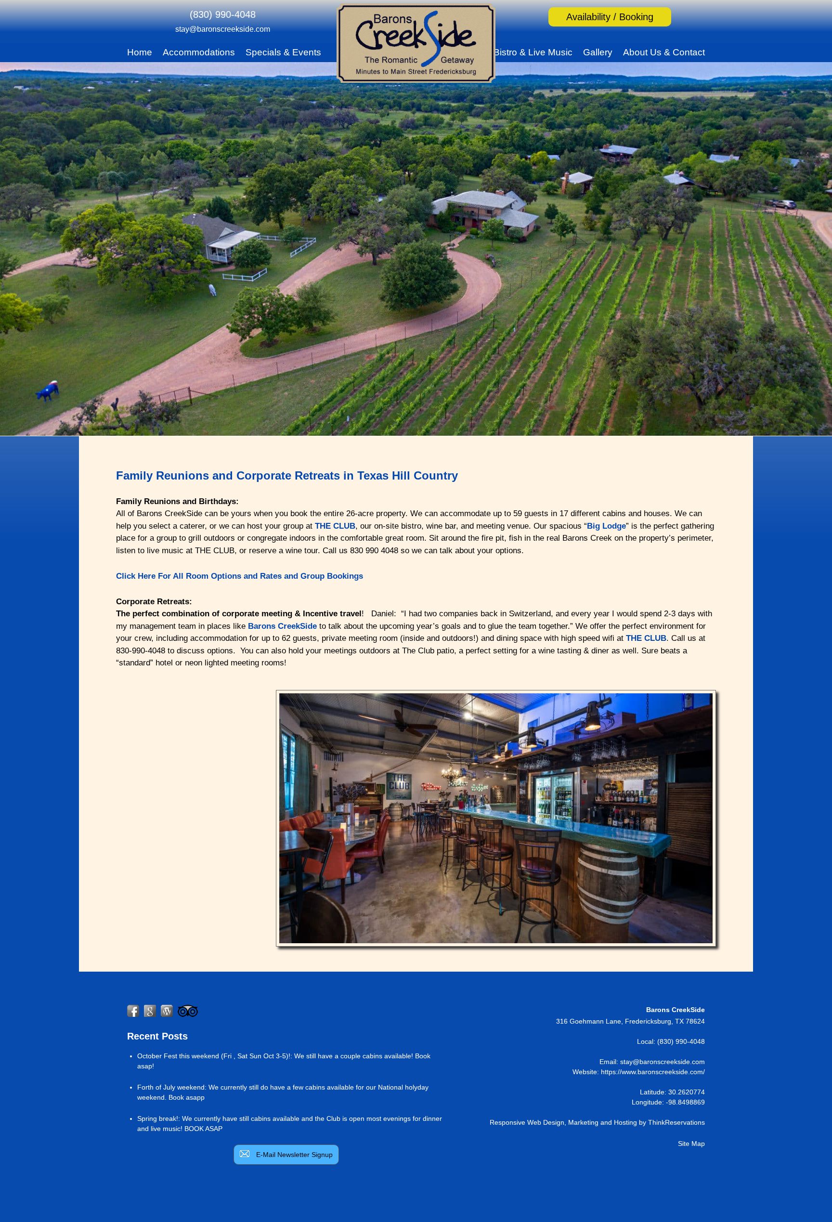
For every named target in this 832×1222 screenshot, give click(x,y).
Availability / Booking (609, 17)
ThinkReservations (676, 1122)
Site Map (691, 1143)
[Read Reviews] (188, 1011)
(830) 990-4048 (223, 14)
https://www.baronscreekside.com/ (653, 1072)
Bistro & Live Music (533, 52)
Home (139, 52)
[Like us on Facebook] (133, 1011)
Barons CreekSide (282, 626)
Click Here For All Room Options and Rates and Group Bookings (239, 576)
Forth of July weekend (171, 1087)
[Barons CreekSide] (416, 79)
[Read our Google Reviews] (150, 1011)
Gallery (597, 52)
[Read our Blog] (167, 1011)
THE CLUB (335, 526)
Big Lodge (606, 526)
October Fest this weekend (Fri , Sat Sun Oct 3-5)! (213, 1056)
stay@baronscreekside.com (222, 29)
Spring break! (157, 1118)
